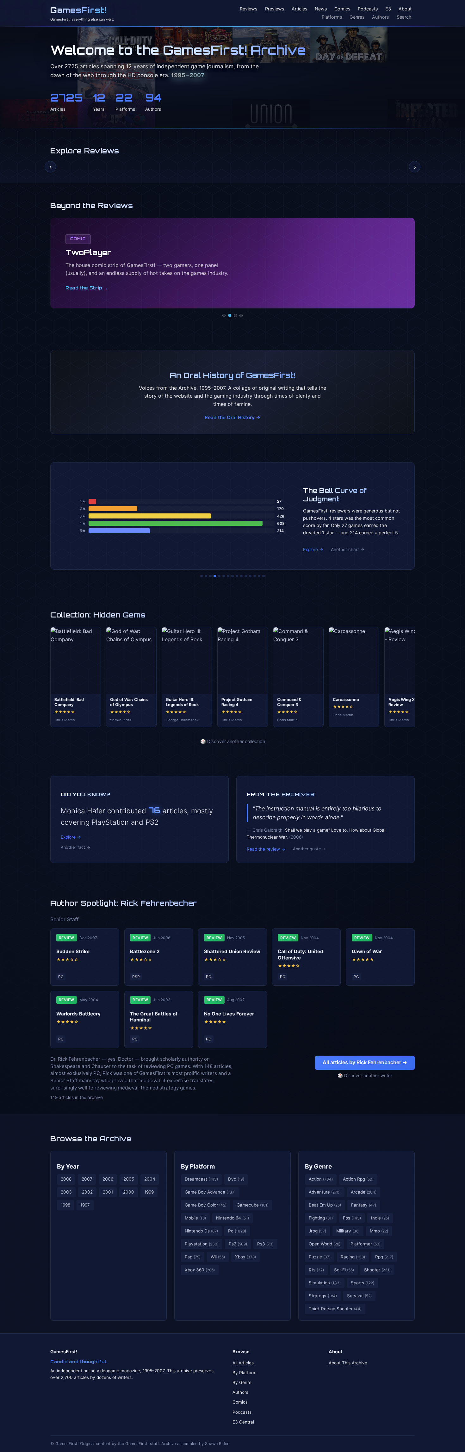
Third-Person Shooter (335, 1308)
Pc (237, 1230)
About (405, 9)
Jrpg (317, 1230)
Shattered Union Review (232, 951)
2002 (87, 1191)
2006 (107, 1179)
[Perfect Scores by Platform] (254, 576)
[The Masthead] (232, 576)
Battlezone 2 (145, 951)
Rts (316, 1269)
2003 (66, 1191)
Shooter (377, 1269)
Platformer (365, 1243)
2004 (149, 1179)
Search (404, 17)
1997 (85, 1204)
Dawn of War (367, 951)
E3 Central (243, 1421)
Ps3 (265, 1243)
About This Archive (348, 1362)
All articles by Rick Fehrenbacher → (365, 1062)
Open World (324, 1243)
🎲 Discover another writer (365, 1075)
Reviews (248, 9)
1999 (149, 1191)
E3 (388, 9)
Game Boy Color (205, 1204)
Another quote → (309, 849)
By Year (68, 1166)
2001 (108, 1191)
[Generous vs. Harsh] (237, 576)
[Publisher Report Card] (210, 576)
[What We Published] (259, 576)
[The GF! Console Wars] (201, 576)
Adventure (325, 1191)
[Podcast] (224, 315)
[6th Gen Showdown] (228, 576)
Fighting (321, 1217)
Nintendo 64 (232, 1217)
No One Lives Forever (229, 1014)
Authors (380, 17)
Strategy (323, 1295)
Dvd (236, 1179)
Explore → (313, 549)
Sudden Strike (73, 951)
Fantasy (363, 1204)
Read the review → (266, 849)
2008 (66, 1179)
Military (348, 1230)
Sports (362, 1282)
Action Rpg (358, 1179)
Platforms (332, 17)
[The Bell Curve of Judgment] (215, 576)
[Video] (235, 315)
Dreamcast (201, 1179)
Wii (218, 1256)
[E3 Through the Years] (241, 576)
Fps (352, 1217)
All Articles (243, 1362)
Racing (353, 1256)
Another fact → (75, 847)
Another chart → (347, 549)
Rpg (384, 1256)
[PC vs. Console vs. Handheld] (263, 576)
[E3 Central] (241, 315)
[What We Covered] (223, 576)
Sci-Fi (344, 1269)
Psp (193, 1256)
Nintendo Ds (201, 1230)
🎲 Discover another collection (232, 741)
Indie (380, 1217)
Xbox (245, 1256)
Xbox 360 (200, 1269)
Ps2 (238, 1243)
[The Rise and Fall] (219, 576)
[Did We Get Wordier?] (246, 576)
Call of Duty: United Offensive (300, 954)
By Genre (318, 1166)
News (321, 9)
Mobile (195, 1217)
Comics (342, 9)
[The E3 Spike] (250, 576)
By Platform (198, 1166)
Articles (299, 9)
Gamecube (253, 1204)
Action (321, 1179)
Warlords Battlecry (78, 1014)
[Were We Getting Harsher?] (206, 576)
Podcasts (368, 9)
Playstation (202, 1243)
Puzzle (320, 1256)
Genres (357, 17)
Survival (359, 1295)
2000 (128, 1191)
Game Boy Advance (210, 1191)
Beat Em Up (325, 1204)
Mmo (379, 1230)
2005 (128, 1179)
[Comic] (229, 315)
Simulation (325, 1282)
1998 (65, 1204)
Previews (274, 9)
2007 (87, 1179)
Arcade (363, 1191)
